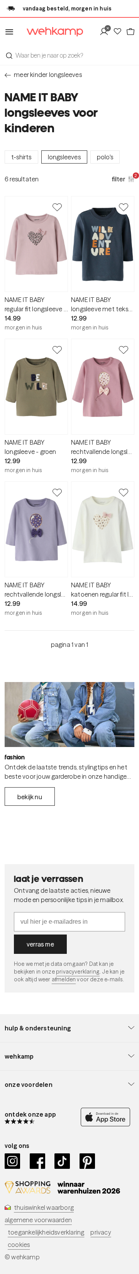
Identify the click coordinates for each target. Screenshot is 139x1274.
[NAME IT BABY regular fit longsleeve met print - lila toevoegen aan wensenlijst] (57, 207)
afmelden (64, 979)
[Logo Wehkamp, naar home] (50, 32)
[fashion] (69, 714)
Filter (123, 178)
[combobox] (69, 55)
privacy (100, 1232)
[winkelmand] (130, 31)
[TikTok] (62, 1161)
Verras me (40, 944)
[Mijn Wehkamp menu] (106, 31)
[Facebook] (38, 1161)
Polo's (105, 157)
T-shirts (21, 157)
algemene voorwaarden (38, 1220)
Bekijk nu (29, 797)
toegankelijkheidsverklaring (46, 1232)
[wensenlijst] (119, 31)
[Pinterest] (87, 1161)
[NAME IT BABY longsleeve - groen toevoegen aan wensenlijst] (57, 349)
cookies (19, 1244)
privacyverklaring (78, 971)
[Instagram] (12, 1161)
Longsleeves (64, 157)
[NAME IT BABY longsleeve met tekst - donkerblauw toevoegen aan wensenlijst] (123, 207)
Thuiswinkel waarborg (44, 1207)
